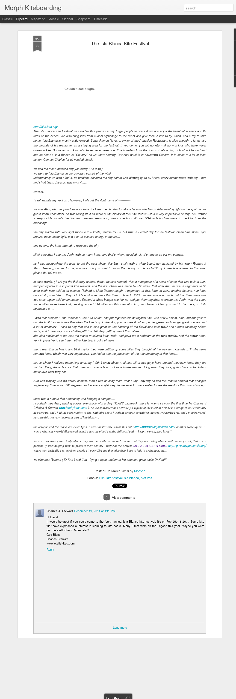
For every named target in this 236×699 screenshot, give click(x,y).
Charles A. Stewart (60, 511)
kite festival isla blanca (122, 478)
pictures (146, 478)
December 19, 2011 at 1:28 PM (94, 511)
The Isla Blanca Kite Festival (120, 43)
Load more (120, 627)
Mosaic (53, 19)
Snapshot (83, 19)
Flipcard (22, 19)
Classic (7, 19)
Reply (50, 549)
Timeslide (101, 19)
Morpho (139, 471)
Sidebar (67, 19)
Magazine (38, 19)
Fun (102, 478)
